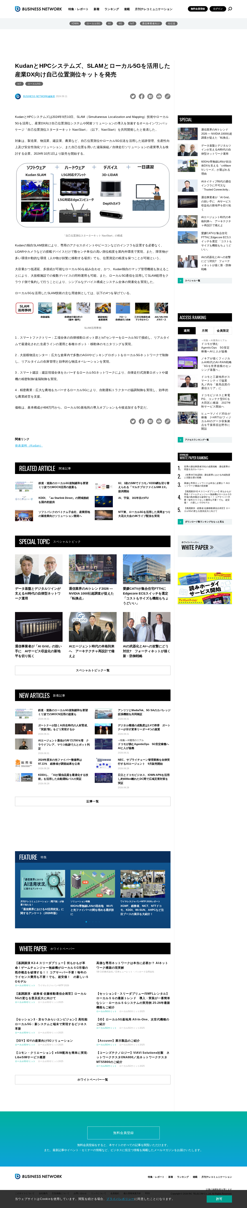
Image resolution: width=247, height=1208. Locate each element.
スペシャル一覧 (192, 280)
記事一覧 (93, 801)
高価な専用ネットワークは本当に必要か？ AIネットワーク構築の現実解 (207, 484)
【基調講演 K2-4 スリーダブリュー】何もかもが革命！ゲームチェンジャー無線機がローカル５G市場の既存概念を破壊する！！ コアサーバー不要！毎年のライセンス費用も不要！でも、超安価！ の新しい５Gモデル (207, 497)
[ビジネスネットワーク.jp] (38, 9)
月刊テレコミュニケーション (154, 9)
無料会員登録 (198, 8)
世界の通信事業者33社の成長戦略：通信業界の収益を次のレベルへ (207, 468)
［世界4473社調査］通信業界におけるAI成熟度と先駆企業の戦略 (207, 476)
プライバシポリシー (120, 1198)
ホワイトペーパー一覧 (92, 1079)
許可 (219, 1198)
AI (109, 23)
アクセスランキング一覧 (197, 439)
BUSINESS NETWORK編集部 (39, 96)
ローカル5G (93, 23)
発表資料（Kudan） (29, 445)
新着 (96, 9)
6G (120, 23)
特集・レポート (78, 9)
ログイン (218, 8)
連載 (127, 9)
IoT (132, 23)
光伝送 (171, 23)
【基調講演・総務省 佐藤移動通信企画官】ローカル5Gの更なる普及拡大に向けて (207, 509)
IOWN (75, 23)
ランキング (112, 9)
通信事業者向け (151, 23)
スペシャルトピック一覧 (93, 670)
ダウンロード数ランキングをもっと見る (204, 521)
